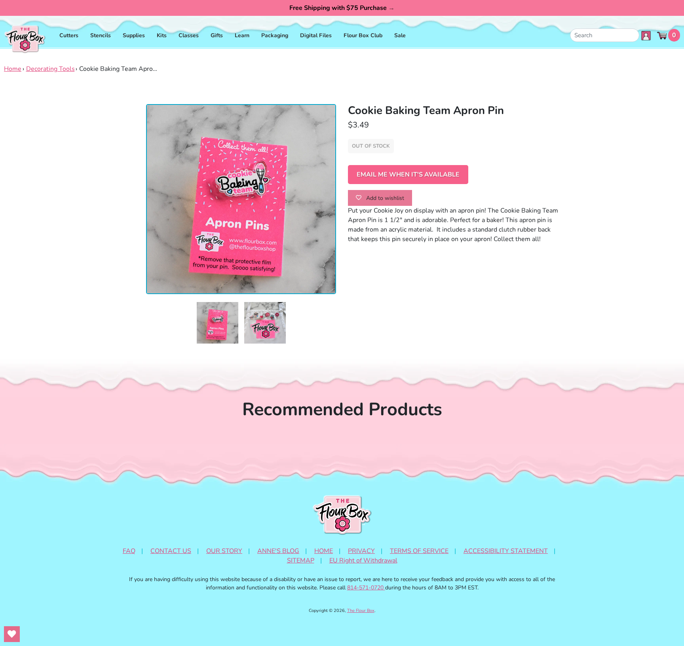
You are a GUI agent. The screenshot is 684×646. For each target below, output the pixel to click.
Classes (189, 35)
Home (12, 69)
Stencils (100, 35)
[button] (217, 323)
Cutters (68, 35)
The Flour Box (360, 611)
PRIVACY (361, 551)
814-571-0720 (366, 587)
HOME (323, 551)
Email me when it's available (408, 174)
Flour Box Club (363, 35)
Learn (242, 35)
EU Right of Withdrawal (363, 560)
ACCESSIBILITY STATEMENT (506, 551)
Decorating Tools (50, 69)
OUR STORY (224, 551)
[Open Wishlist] (12, 634)
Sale (400, 35)
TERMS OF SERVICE (419, 551)
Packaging (274, 35)
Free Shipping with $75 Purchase (342, 8)
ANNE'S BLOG (278, 551)
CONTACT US (170, 551)
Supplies (134, 35)
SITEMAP (300, 560)
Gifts (217, 35)
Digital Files (316, 35)
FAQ (129, 551)
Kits (162, 35)
